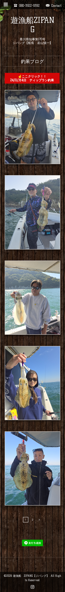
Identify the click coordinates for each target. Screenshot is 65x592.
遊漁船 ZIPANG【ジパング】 (31, 575)
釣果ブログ (32, 61)
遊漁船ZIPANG (32, 24)
